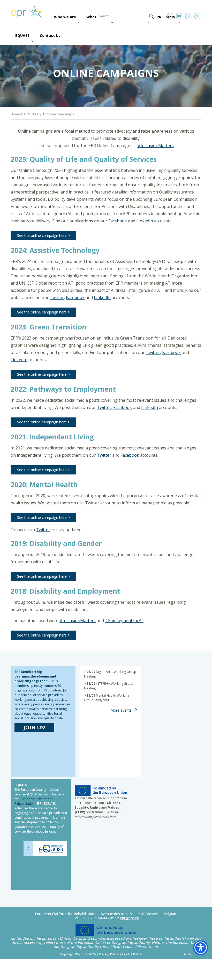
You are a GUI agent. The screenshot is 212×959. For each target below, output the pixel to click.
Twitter (104, 455)
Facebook (117, 221)
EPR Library (165, 16)
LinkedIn (144, 221)
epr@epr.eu (129, 917)
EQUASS (22, 35)
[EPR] (30, 9)
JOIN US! (34, 727)
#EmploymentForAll (124, 620)
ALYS (187, 954)
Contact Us (50, 35)
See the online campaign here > (43, 235)
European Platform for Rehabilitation (33, 801)
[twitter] (197, 16)
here (113, 817)
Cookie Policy (132, 954)
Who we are (65, 16)
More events (121, 710)
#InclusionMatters (156, 145)
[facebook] (188, 16)
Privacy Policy (109, 954)
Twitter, (57, 297)
